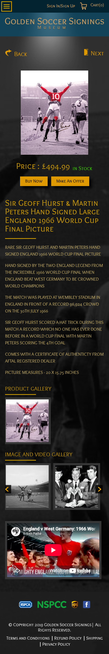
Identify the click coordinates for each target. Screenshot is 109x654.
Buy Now (34, 181)
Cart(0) (96, 5)
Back (20, 54)
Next (97, 53)
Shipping (94, 638)
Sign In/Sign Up (61, 6)
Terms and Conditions (28, 638)
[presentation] (7, 489)
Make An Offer (70, 181)
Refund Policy (68, 638)
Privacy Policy (56, 644)
